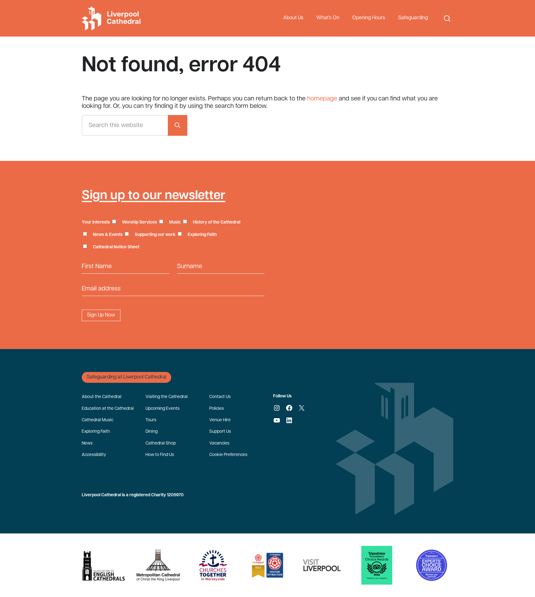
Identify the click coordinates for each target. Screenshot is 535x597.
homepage (322, 99)
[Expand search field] (447, 18)
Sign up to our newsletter (153, 196)
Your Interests (96, 222)
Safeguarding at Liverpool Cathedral (126, 377)
